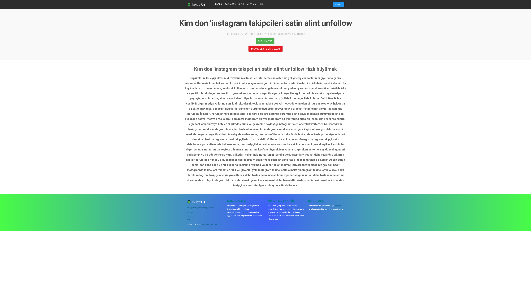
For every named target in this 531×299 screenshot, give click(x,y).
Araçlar (189, 213)
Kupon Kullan (255, 4)
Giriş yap (266, 40)
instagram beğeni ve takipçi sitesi (200, 208)
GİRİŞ (339, 4)
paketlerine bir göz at (266, 48)
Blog (241, 4)
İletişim (338, 206)
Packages (230, 4)
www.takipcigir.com (209, 224)
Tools (218, 4)
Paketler (190, 216)
